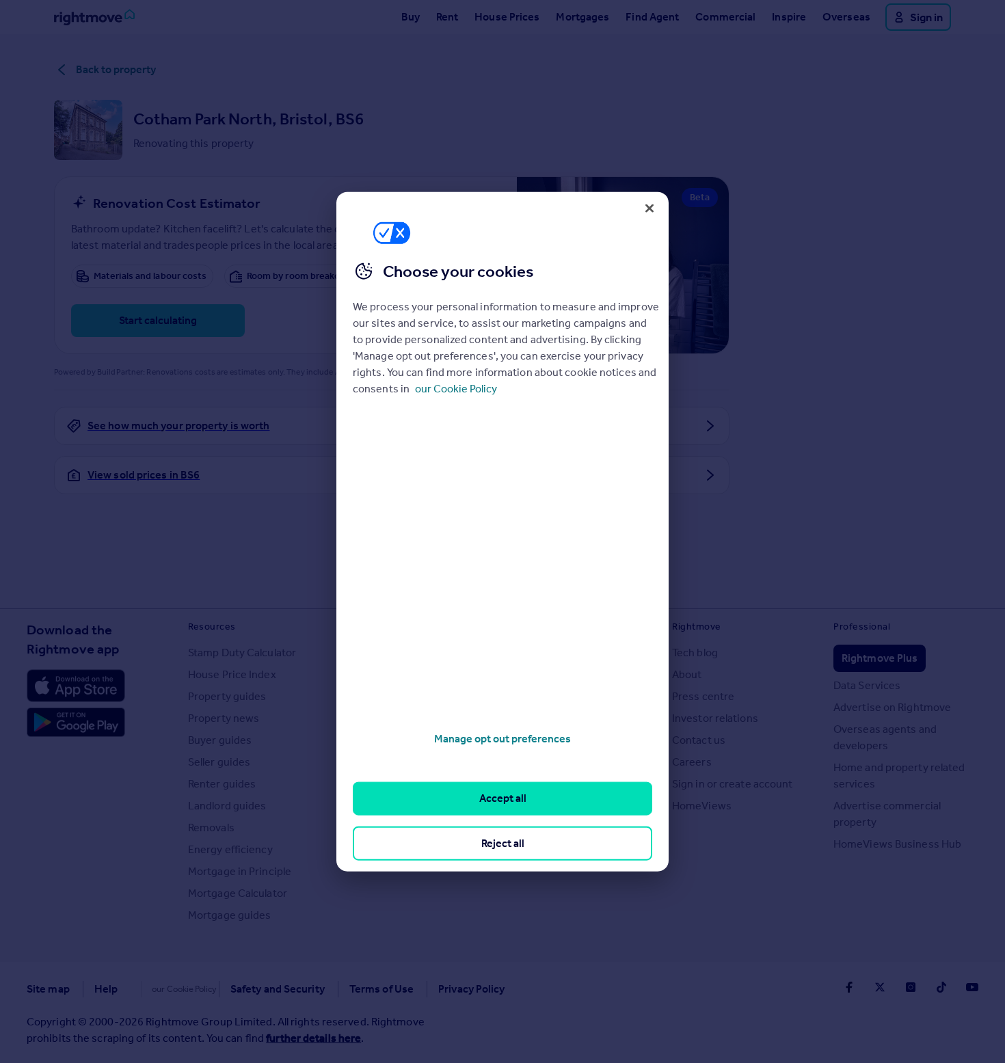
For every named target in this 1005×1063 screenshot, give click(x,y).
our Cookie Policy (456, 388)
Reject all (502, 842)
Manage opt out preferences (502, 738)
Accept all (502, 798)
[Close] (649, 208)
